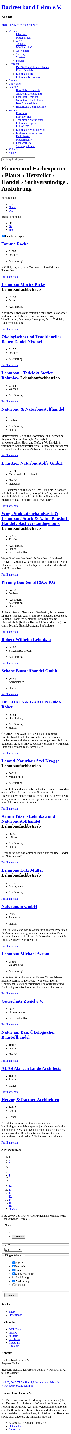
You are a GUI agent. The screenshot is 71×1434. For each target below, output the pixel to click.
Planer (19, 1262)
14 (10, 1199)
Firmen (13, 80)
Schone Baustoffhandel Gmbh (29, 670)
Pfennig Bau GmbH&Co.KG (28, 582)
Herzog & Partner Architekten (30, 1099)
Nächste (13, 1209)
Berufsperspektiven (27, 103)
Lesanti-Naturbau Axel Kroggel (31, 760)
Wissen (13, 110)
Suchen (18, 1236)
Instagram (14, 1342)
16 (10, 1206)
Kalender (14, 149)
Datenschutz (16, 1426)
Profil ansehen (9, 276)
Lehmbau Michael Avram (25, 953)
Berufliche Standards (28, 90)
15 (10, 1202)
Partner (20, 60)
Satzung (20, 54)
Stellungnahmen (25, 146)
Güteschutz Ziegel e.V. (22, 1001)
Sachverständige (24, 1273)
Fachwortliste (23, 142)
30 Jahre (21, 44)
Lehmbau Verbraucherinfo (31, 129)
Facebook (14, 1339)
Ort (11, 210)
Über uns (21, 34)
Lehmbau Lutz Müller (22, 870)
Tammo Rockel (15, 243)
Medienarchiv (24, 139)
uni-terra (13, 1335)
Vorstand (21, 57)
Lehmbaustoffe (24, 73)
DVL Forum (16, 1329)
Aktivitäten (22, 50)
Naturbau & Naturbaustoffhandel (32, 409)
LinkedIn (14, 1345)
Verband (13, 31)
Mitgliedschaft (24, 47)
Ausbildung (22, 1277)
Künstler (20, 1284)
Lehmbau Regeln (26, 123)
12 (10, 1193)
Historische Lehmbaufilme (31, 106)
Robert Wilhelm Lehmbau (26, 639)
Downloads (15, 1314)
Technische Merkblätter (29, 119)
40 (10, 226)
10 (10, 1186)
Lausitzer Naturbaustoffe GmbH (32, 463)
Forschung (22, 113)
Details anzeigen (14, 236)
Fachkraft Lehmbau (27, 96)
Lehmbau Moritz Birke (23, 284)
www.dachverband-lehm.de (17, 1385)
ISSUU (13, 1332)
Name (12, 207)
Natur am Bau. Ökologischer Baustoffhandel (28, 1034)
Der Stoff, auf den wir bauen (32, 67)
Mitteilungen (23, 37)
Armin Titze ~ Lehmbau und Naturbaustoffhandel (28, 819)
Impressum (15, 1429)
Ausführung (22, 1281)
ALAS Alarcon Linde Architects (31, 1068)
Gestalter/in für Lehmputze (31, 100)
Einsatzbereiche (25, 70)
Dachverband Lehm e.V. (31, 7)
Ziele (19, 40)
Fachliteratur (23, 136)
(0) (14, 1382)
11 (10, 1189)
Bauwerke (15, 83)
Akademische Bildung (29, 93)
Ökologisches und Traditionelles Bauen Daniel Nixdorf (31, 339)
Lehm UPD (22, 126)
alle (11, 229)
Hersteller (20, 1266)
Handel (19, 1270)
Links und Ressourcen (29, 133)
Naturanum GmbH (19, 906)
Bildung (13, 86)
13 (10, 1196)
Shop (12, 1311)
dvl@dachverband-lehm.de (43, 1382)
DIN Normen (23, 116)
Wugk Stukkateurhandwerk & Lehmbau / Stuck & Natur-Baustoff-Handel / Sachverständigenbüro (35, 518)
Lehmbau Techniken (28, 77)
